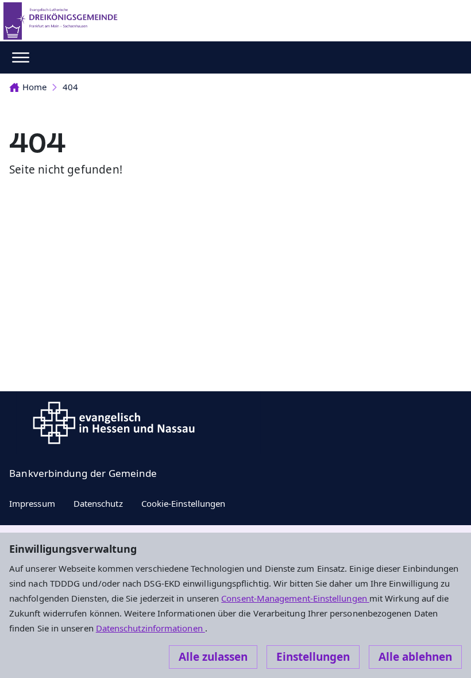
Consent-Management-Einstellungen (295, 598)
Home (34, 87)
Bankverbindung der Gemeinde (83, 473)
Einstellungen (313, 656)
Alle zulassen (213, 656)
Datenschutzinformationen (150, 628)
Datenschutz (98, 503)
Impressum (32, 503)
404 (70, 87)
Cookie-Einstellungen (183, 503)
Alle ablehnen (415, 656)
